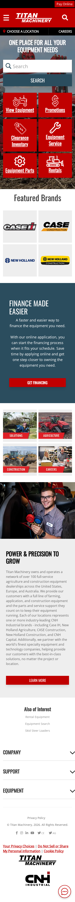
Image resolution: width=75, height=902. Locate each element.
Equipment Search (37, 724)
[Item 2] (55, 226)
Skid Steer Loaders (37, 730)
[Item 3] (20, 260)
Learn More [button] (37, 680)
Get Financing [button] (37, 382)
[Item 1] (20, 226)
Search (38, 80)
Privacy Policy (36, 818)
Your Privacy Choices (18, 846)
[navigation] (30, 17)
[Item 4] (55, 260)
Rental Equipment (37, 717)
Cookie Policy (54, 851)
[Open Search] (65, 17)
